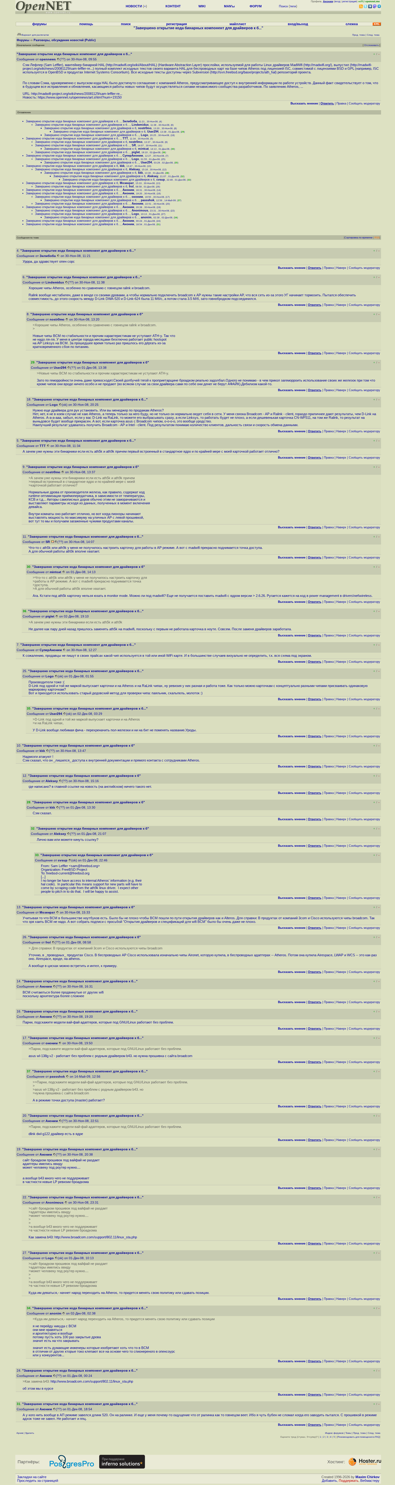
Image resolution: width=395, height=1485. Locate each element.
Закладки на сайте (31, 1477)
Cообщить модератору (364, 103)
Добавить (329, 1480)
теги (293, 6)
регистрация (349, 1)
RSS (376, 237)
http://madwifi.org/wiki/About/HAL (131, 65)
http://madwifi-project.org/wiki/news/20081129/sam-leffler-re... (76, 94)
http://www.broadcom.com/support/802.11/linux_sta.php (95, 1237)
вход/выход (298, 24)
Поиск (283, 6)
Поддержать (348, 1480)
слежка (352, 24)
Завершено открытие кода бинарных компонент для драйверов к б (90, 128)
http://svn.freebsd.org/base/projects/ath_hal (243, 72)
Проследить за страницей (37, 1480)
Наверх (341, 268)
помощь (86, 24)
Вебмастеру (369, 1480)
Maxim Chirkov (367, 1477)
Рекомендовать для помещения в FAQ (359, 1437)
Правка (341, 103)
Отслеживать (371, 45)
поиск (126, 24)
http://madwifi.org (317, 65)
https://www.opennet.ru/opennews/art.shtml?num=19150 (80, 97)
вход (337, 1)
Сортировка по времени (358, 237)
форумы (39, 24)
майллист (238, 24)
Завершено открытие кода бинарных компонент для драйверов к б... (73, 121)
